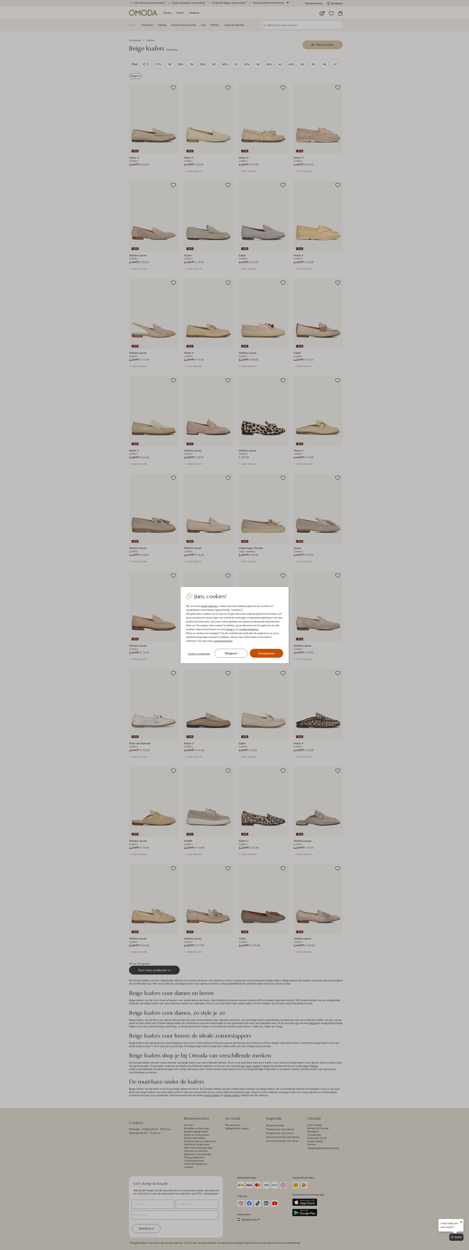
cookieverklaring (248, 629)
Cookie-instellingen (199, 653)
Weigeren (231, 653)
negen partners (209, 606)
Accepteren (266, 653)
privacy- (230, 629)
